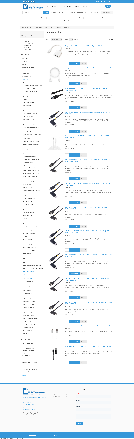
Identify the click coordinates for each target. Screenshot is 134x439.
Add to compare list (82, 63)
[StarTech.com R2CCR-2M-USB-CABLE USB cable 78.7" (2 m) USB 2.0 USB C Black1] (54, 119)
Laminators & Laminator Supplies (31, 159)
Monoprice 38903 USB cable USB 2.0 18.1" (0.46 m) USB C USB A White (88, 326)
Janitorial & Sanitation (28, 67)
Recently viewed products (82, 12)
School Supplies (26, 76)
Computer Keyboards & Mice (30, 113)
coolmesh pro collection (28, 348)
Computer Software (28, 116)
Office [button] (79, 18)
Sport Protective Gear (28, 244)
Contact (91, 6)
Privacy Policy (56, 396)
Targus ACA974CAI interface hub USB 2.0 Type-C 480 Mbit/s (84, 46)
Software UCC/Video (29, 315)
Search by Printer (54, 12)
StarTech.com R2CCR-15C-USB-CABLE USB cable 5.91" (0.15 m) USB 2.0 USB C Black (88, 255)
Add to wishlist (85, 63)
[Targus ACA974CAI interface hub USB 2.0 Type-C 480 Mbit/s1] (54, 52)
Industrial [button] (52, 18)
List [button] (112, 39)
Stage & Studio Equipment (29, 247)
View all (24, 375)
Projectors (25, 221)
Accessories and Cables (29, 82)
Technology (25, 79)
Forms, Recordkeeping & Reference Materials (32, 150)
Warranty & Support (28, 330)
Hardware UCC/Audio (29, 301)
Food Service (25, 58)
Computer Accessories (28, 102)
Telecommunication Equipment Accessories (30, 259)
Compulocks (27, 39)
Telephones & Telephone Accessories (32, 265)
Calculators (26, 94)
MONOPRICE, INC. (29, 43)
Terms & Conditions (58, 399)
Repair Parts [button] (90, 18)
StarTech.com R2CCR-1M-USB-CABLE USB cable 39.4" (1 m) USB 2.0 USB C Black (87, 184)
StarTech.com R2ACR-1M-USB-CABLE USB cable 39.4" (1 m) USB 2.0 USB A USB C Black (87, 208)
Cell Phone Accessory (29, 274)
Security (25, 223)
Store (107, 6)
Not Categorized (27, 193)
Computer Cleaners (28, 108)
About (68, 6)
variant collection (26, 371)
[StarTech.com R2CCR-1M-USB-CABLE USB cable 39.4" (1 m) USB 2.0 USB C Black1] (54, 190)
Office (23, 70)
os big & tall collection (27, 353)
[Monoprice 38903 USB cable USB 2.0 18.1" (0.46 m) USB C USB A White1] (54, 333)
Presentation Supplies (28, 212)
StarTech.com (27, 45)
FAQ (54, 394)
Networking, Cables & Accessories (31, 190)
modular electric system (28, 350)
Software (25, 242)
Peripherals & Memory (28, 201)
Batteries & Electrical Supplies (30, 91)
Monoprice (26, 41)
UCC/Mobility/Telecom (28, 271)
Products (53, 6)
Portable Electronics (28, 207)
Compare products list (95, 12)
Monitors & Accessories (29, 179)
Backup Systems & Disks (29, 88)
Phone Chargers (30, 286)
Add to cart (74, 63)
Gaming (25, 153)
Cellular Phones (28, 290)
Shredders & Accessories (29, 233)
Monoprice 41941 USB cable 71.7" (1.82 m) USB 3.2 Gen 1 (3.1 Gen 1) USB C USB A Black (87, 89)
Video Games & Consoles (29, 324)
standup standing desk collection (30, 369)
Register (61, 12)
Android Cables (29, 278)
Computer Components (29, 110)
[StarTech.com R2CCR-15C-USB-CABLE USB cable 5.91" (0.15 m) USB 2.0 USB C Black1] (54, 261)
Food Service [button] (30, 18)
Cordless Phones (28, 296)
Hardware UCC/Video (29, 304)
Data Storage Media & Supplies (31, 124)
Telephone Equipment (28, 262)
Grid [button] (109, 39)
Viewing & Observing (28, 327)
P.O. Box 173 (28, 402)
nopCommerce (32, 435)
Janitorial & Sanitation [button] (66, 18)
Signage (25, 236)
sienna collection (26, 367)
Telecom (25, 256)
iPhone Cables (29, 281)
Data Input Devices (27, 122)
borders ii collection (28, 343)
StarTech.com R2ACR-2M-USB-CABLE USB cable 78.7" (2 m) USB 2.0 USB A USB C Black (87, 160)
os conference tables (27, 355)
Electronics (26, 147)
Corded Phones (28, 293)
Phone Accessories (29, 307)
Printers (25, 218)
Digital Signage (27, 138)
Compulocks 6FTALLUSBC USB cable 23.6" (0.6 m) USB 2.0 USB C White (88, 68)
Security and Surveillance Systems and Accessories (32, 227)
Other (27, 284)
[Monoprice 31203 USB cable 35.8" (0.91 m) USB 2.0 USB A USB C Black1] (54, 353)
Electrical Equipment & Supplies (31, 141)
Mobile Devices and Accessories (31, 173)
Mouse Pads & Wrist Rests (29, 181)
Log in (66, 12)
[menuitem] (29, 18)
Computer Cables (27, 105)
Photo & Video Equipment (29, 204)
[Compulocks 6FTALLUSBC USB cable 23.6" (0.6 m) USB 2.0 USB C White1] (54, 75)
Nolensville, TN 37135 (30, 404)
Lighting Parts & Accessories (30, 165)
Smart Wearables (27, 239)
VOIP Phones (27, 321)
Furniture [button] (41, 18)
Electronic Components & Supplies (31, 144)
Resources (76, 6)
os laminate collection (27, 357)
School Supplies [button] (103, 18)
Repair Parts (25, 73)
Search (46, 12)
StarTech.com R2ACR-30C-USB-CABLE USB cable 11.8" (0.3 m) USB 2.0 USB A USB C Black (88, 279)
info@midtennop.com (106, 1)
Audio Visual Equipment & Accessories (32, 85)
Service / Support (27, 230)
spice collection (35, 367)
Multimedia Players (27, 184)
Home (48, 6)
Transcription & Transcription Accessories (33, 268)
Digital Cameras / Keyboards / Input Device (32, 135)
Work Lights (26, 333)
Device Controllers (27, 131)
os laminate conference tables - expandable (29, 363)
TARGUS (26, 47)
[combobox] (32, 12)
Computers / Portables (28, 119)
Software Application (29, 310)
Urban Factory (27, 49)
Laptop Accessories (28, 162)
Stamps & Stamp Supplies (29, 250)
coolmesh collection (37, 346)
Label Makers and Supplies (30, 156)
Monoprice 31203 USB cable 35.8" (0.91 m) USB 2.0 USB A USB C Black (88, 346)
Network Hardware (27, 187)
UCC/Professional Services (31, 318)
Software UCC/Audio (29, 312)
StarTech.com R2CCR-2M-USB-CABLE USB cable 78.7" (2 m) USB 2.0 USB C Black (87, 113)
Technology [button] (67, 20)
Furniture (24, 61)
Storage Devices (27, 253)
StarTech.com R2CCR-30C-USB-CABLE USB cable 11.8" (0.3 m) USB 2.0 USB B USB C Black (88, 231)
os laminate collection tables (29, 360)
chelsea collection (26, 346)
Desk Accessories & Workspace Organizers (31, 128)
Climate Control (27, 96)
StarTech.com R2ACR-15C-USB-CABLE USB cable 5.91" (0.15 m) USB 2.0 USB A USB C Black (88, 303)
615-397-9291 (96, 1)
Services (61, 6)
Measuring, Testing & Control (30, 167)
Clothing (25, 99)
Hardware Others (28, 298)
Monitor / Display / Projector (30, 176)
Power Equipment (27, 209)
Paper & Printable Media (29, 198)
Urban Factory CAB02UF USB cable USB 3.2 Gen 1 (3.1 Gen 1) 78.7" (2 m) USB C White (88, 136)
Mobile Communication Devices (31, 170)
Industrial (24, 64)
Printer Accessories (28, 215)
